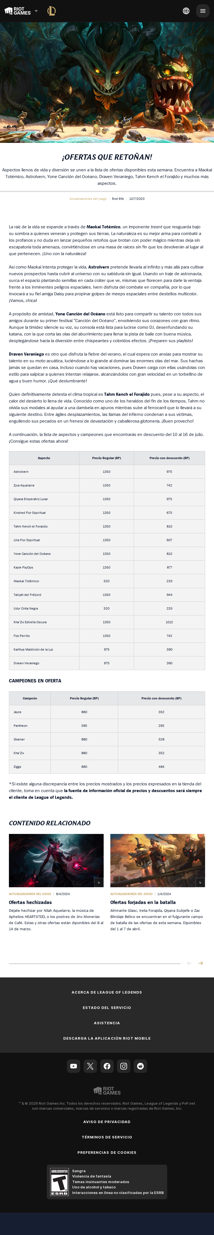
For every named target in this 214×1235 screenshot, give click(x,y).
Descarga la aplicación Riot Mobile (107, 1038)
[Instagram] (123, 1066)
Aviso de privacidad (107, 1121)
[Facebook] (107, 1066)
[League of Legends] (51, 10)
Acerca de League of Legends (107, 992)
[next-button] (200, 963)
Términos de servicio (107, 1137)
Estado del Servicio (107, 1007)
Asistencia (107, 1023)
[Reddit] (140, 1066)
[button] (88, 198)
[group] (107, 893)
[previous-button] (189, 963)
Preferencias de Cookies (107, 1152)
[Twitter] (90, 1066)
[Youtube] (73, 1066)
